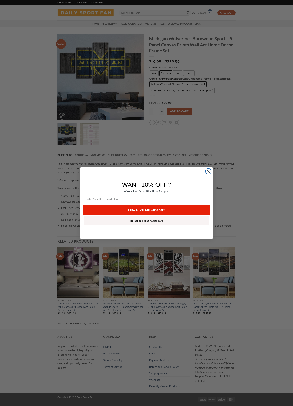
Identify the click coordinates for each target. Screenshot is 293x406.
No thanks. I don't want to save (146, 220)
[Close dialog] (208, 171)
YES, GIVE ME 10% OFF (147, 209)
